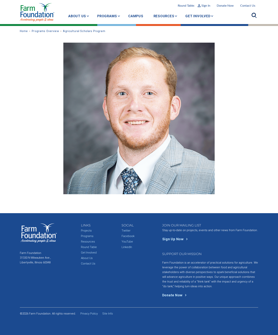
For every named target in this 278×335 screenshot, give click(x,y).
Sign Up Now (173, 239)
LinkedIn (127, 247)
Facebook (128, 236)
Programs (107, 16)
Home (24, 31)
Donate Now (225, 5)
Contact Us (247, 5)
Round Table (89, 247)
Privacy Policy (89, 313)
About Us (77, 16)
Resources (164, 16)
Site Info (107, 313)
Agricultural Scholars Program (84, 31)
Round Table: (194, 5)
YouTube (127, 241)
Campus (135, 16)
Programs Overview (45, 31)
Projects (86, 230)
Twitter (126, 230)
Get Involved (197, 16)
